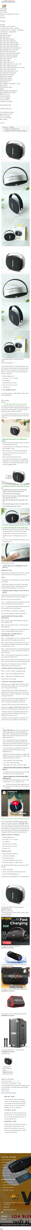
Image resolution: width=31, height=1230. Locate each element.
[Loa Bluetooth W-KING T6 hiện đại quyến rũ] (15, 148)
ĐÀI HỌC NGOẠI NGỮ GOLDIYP (9, 55)
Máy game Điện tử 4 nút (6, 114)
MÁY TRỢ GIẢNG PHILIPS (7, 39)
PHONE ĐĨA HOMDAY (6, 80)
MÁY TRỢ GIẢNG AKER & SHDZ (9, 42)
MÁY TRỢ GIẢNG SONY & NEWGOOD (10, 48)
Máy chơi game (6, 1170)
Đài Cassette (6, 1162)
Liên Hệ (2, 123)
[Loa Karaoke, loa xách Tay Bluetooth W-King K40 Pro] (15, 977)
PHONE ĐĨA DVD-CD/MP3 (7, 74)
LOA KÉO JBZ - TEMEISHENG (8, 32)
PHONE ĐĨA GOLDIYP (6, 78)
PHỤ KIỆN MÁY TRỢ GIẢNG (8, 51)
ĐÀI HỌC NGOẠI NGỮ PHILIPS (8, 57)
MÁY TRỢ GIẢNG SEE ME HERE (9, 46)
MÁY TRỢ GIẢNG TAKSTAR (7, 40)
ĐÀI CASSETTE (4, 82)
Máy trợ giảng (3, 119)
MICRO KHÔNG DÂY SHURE (8, 92)
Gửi (20, 1083)
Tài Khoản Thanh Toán (5, 108)
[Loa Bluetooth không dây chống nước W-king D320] (15, 956)
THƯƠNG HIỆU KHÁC (6, 87)
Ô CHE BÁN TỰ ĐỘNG (6, 101)
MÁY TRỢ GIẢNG (5, 37)
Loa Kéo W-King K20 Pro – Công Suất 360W (12, 1050)
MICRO (2, 89)
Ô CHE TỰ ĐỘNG (4, 99)
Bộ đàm (5, 1167)
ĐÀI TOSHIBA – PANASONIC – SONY (10, 83)
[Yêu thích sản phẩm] (13, 362)
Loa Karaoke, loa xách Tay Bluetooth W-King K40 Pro (14, 989)
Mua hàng (10, 910)
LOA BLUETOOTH (5, 96)
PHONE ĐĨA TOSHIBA (6, 76)
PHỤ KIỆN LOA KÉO (5, 35)
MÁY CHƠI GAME (5, 60)
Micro (4, 1165)
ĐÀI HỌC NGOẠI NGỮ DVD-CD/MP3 (10, 53)
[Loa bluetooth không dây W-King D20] (15, 931)
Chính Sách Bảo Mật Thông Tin (11, 1185)
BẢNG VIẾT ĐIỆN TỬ (6, 58)
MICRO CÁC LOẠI (5, 94)
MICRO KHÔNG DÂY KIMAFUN (8, 90)
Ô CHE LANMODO (5, 98)
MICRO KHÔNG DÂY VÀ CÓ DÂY (9, 49)
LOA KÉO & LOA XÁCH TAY (8, 26)
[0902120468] (0, 1227)
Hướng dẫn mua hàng (8, 1190)
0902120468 (3, 10)
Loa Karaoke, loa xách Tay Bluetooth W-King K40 (13, 1013)
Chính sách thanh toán (8, 1187)
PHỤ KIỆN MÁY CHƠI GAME (8, 73)
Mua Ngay (5, 1074)
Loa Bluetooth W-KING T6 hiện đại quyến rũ (12, 907)
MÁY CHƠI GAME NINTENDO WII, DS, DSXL (12, 67)
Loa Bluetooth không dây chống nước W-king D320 (14, 964)
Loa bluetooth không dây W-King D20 (10, 946)
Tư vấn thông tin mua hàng (6, 112)
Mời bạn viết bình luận (6, 362)
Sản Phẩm (2, 24)
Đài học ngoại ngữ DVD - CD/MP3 (11, 1173)
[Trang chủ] (4, 6)
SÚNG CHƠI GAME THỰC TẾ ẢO (9, 71)
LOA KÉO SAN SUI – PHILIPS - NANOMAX (12, 30)
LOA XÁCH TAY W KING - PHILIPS (9, 28)
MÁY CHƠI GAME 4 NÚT (7, 62)
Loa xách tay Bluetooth (5, 117)
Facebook (3, 1219)
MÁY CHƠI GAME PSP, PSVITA (8, 65)
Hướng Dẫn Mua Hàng (5, 105)
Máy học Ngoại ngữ (5, 115)
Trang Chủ (2, 17)
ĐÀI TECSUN (3, 85)
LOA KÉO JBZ (4, 33)
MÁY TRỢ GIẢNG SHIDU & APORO (9, 44)
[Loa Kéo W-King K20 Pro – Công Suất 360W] (15, 1032)
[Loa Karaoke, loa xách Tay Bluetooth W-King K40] (15, 1002)
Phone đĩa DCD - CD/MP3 (9, 1159)
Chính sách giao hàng (8, 1182)
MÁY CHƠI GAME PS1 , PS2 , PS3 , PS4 (10, 64)
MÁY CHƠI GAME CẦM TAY (8, 69)
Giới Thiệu (2, 21)
